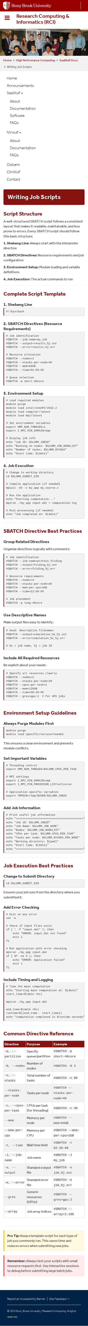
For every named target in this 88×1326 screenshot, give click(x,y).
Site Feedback (58, 1299)
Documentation (23, 108)
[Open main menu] (8, 18)
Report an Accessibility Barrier (26, 1299)
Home (7, 60)
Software (17, 115)
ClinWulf (13, 172)
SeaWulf (14, 92)
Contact (13, 179)
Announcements (20, 85)
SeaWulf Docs (68, 60)
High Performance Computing (35, 60)
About (15, 101)
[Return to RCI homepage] (27, 5)
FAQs (14, 122)
